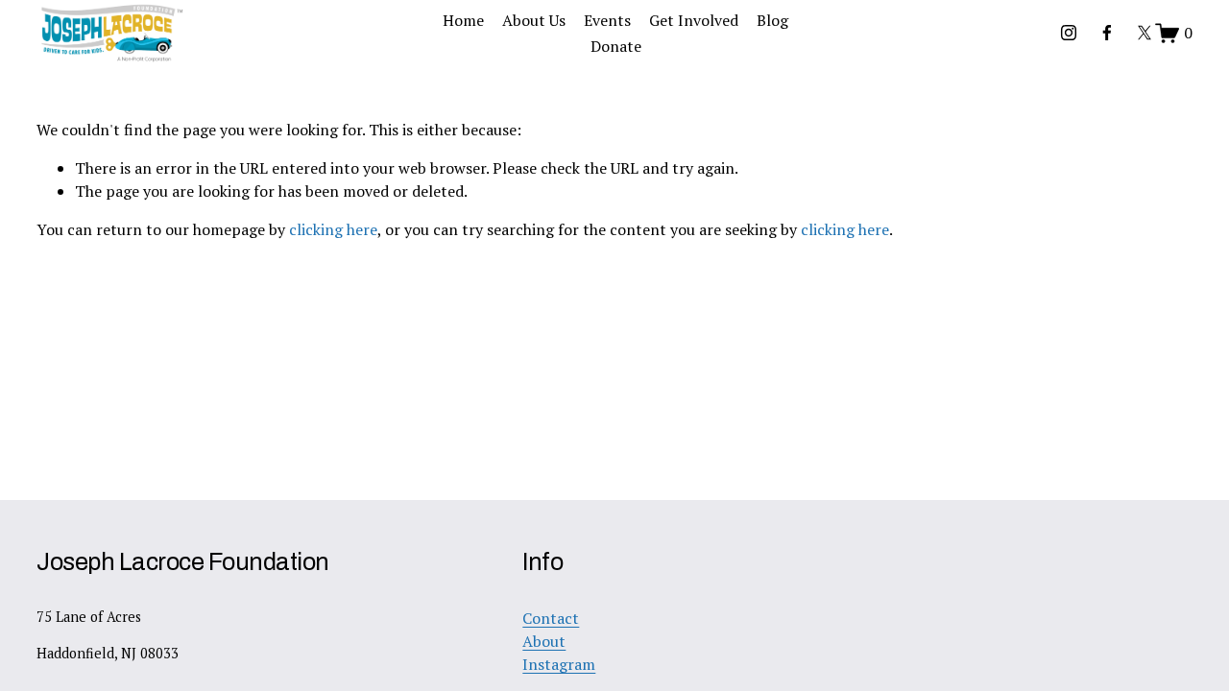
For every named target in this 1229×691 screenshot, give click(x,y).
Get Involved (693, 20)
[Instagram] (1068, 32)
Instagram (558, 664)
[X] (1144, 32)
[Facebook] (1107, 32)
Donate (615, 46)
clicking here (333, 229)
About (544, 641)
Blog (772, 20)
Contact (550, 618)
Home (463, 20)
